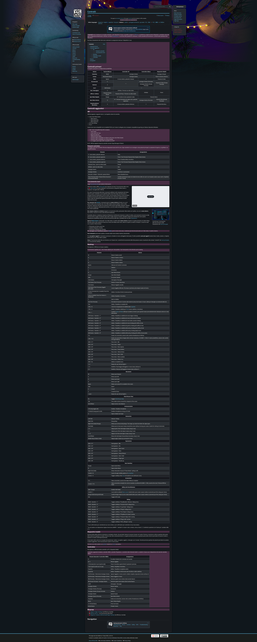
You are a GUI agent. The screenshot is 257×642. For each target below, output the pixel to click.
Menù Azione (95, 220)
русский (142, 22)
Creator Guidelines (117, 640)
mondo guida (102, 186)
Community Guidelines (105, 640)
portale (104, 544)
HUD (128, 309)
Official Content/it (178, 30)
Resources (115, 626)
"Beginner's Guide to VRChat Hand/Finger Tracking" (102, 615)
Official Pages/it (177, 29)
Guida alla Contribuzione (129, 31)
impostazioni (134, 218)
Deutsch (100, 22)
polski (126, 22)
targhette (133, 306)
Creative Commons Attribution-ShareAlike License (114, 638)
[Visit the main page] (77, 13)
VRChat (136, 34)
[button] (150, 196)
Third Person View (119, 399)
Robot (121, 311)
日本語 (161, 22)
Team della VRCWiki (137, 29)
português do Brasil (133, 22)
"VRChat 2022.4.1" (94, 613)
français (116, 22)
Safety (133, 624)
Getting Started (117, 624)
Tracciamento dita (94, 184)
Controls (130, 18)
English (105, 22)
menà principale (165, 240)
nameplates (130, 473)
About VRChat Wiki (93, 640)
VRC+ (137, 624)
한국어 (99, 23)
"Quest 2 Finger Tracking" (96, 611)
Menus (123, 624)
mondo (98, 202)
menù (110, 231)
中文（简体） (148, 22)
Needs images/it (178, 32)
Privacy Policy (127, 640)
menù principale (164, 224)
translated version (119, 18)
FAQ (121, 626)
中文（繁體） (156, 22)
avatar (117, 311)
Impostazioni (116, 36)
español (110, 22)
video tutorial (93, 188)
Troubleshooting (144, 624)
